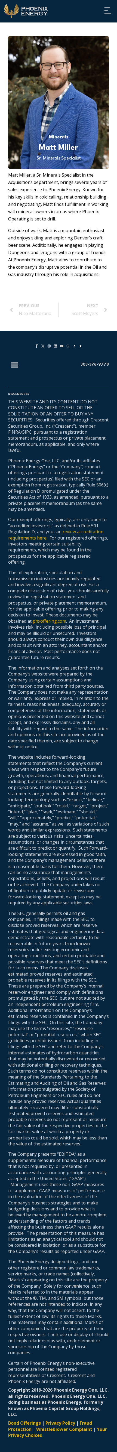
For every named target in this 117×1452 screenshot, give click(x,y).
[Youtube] (61, 346)
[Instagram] (49, 346)
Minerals (58, 137)
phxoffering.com (49, 621)
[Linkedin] (55, 346)
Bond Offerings (24, 1423)
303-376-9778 (95, 365)
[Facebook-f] (36, 346)
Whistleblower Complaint (64, 1429)
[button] (107, 11)
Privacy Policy (60, 1423)
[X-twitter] (43, 346)
